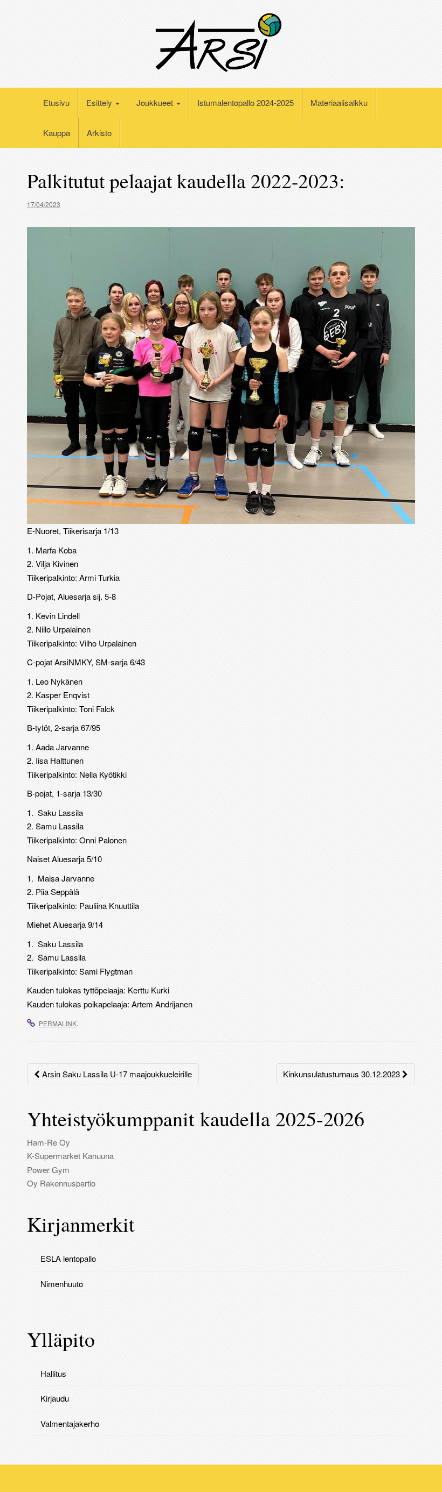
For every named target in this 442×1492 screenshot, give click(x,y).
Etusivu (56, 102)
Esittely (100, 102)
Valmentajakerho (69, 1423)
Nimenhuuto (61, 1283)
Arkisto (99, 132)
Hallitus (53, 1373)
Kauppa (56, 132)
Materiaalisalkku (339, 102)
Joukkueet (155, 102)
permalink (58, 1023)
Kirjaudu (54, 1398)
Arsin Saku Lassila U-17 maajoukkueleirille (116, 1073)
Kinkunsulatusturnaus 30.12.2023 (342, 1073)
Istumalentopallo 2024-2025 (245, 102)
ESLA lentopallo (68, 1258)
